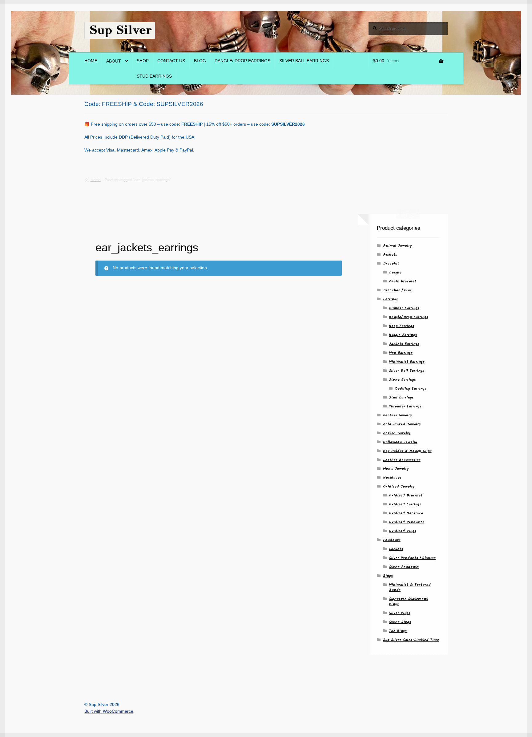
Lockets (396, 549)
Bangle (395, 272)
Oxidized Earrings (405, 504)
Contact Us (171, 61)
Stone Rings (400, 622)
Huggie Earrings (403, 335)
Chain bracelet (402, 281)
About (113, 61)
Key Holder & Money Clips (407, 451)
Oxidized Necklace (406, 513)
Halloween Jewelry (400, 442)
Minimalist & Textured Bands (410, 587)
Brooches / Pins (397, 290)
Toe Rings (398, 631)
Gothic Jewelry (397, 433)
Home (90, 61)
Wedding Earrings (410, 388)
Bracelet (391, 263)
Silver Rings (399, 613)
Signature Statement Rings (408, 601)
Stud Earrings (154, 76)
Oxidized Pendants (406, 522)
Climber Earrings (404, 308)
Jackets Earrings (404, 344)
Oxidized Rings (402, 531)
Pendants (392, 540)
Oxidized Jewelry (399, 486)
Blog (200, 61)
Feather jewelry (397, 415)
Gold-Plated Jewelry (402, 424)
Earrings (390, 299)
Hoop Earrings (401, 326)
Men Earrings (401, 353)
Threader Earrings (405, 406)
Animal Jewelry (397, 246)
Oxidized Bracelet (405, 495)
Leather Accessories (402, 460)
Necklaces (392, 477)
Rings (388, 576)
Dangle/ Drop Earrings (242, 61)
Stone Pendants (404, 567)
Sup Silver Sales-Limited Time (411, 640)
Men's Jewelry (396, 469)
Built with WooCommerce (108, 711)
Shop (143, 61)
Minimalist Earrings (407, 362)
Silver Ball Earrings (304, 61)
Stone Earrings (402, 380)
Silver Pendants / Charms (412, 558)
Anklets (390, 254)
